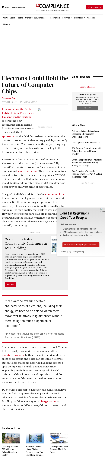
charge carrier (48, 401)
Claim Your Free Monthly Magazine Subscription (80, 245)
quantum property (13, 355)
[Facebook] (40, 418)
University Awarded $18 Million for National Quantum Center (10, 450)
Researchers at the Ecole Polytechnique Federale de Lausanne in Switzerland (18, 113)
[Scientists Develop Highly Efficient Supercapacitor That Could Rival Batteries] (35, 438)
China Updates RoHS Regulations (86, 142)
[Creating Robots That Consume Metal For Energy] (59, 438)
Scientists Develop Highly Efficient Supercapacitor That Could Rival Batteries (34, 450)
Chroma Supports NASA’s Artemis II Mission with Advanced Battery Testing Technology (87, 162)
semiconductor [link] (55, 355)
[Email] (46, 418)
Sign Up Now (87, 107)
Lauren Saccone (30, 102)
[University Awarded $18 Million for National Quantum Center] (11, 438)
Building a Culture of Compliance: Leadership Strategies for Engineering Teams (86, 134)
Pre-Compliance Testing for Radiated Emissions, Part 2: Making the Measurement (87, 174)
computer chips (54, 194)
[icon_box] (14, 7)
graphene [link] (58, 179)
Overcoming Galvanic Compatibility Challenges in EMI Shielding (26, 243)
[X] (33, 418)
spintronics (9, 136)
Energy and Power (9, 98)
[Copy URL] (59, 418)
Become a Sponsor (87, 87)
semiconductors (27, 171)
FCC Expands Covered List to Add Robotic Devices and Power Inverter (86, 151)
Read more (10, 285)
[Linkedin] (27, 418)
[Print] (52, 418)
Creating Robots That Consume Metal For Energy (59, 449)
